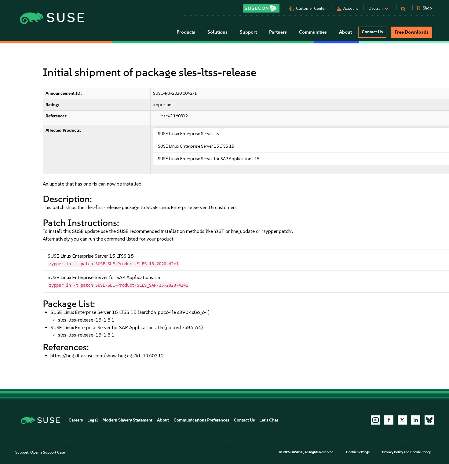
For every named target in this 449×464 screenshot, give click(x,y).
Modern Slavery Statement (127, 420)
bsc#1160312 (174, 116)
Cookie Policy (420, 452)
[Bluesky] (429, 420)
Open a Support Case (47, 452)
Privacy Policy (392, 452)
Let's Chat (268, 420)
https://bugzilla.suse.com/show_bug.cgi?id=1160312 (107, 356)
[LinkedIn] (415, 420)
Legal (92, 420)
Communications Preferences (201, 420)
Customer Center (311, 8)
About (163, 420)
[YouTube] (375, 420)
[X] (402, 420)
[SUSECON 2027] (261, 8)
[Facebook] (388, 420)
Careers (75, 420)
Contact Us (372, 32)
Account (350, 8)
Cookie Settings (358, 452)
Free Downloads (412, 32)
